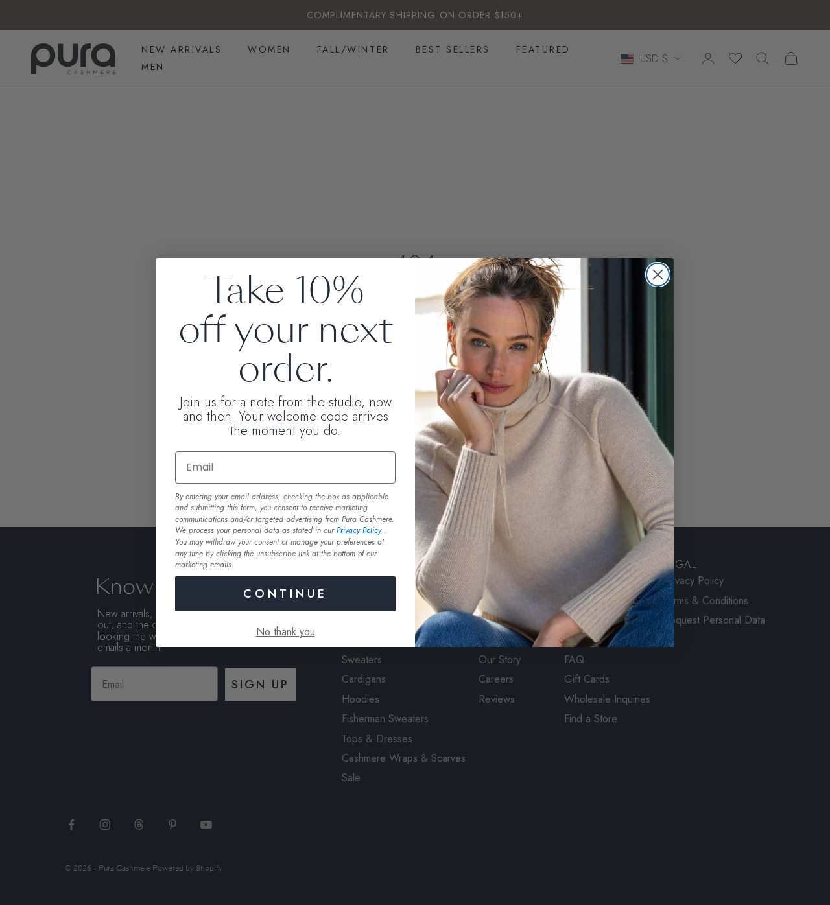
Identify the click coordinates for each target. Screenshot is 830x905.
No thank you (285, 631)
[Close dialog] (657, 274)
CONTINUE (285, 593)
